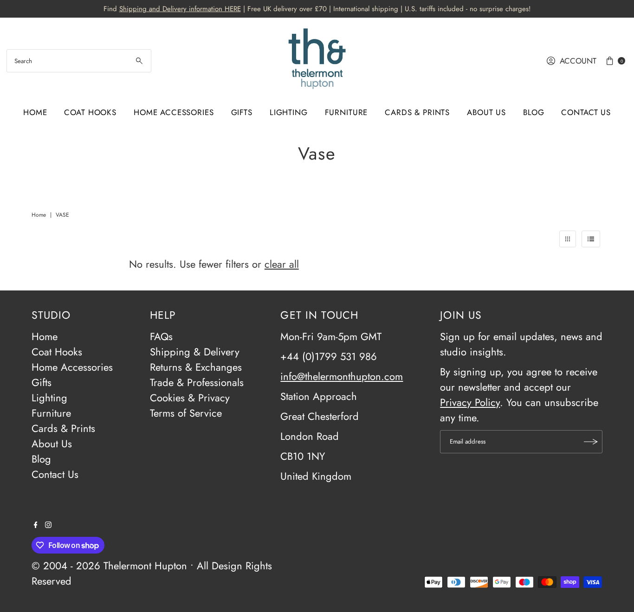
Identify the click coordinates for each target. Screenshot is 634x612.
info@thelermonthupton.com (341, 376)
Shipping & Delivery (194, 351)
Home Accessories (174, 112)
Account (578, 60)
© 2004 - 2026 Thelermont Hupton (109, 565)
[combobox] (78, 60)
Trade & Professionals (197, 382)
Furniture (346, 112)
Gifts (241, 112)
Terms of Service (186, 413)
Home (35, 112)
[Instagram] (48, 524)
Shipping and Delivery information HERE (180, 9)
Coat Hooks (90, 112)
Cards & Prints (417, 112)
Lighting (289, 112)
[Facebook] (36, 524)
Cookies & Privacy (190, 397)
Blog (533, 112)
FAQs (161, 336)
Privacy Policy (470, 402)
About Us (486, 112)
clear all (282, 264)
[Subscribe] (590, 441)
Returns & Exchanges (196, 367)
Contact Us (586, 112)
